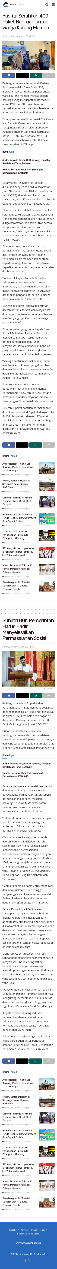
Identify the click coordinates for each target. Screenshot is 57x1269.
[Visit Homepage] (13, 5)
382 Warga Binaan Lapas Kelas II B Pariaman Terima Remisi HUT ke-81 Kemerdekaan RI (19, 552)
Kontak (24, 1230)
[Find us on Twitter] (29, 1260)
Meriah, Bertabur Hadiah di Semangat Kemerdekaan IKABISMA (16, 484)
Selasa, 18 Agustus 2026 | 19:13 (17, 559)
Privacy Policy (38, 1230)
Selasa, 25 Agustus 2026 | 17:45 (17, 492)
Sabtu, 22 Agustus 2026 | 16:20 (17, 525)
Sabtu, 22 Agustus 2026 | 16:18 (17, 542)
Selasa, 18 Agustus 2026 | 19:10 (17, 593)
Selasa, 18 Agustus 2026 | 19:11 (17, 576)
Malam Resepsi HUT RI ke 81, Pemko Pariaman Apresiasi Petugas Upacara (17, 569)
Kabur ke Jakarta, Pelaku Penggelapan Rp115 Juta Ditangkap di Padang (15, 535)
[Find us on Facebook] (25, 1260)
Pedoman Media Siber (28, 1234)
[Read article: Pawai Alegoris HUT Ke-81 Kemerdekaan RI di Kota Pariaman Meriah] (47, 586)
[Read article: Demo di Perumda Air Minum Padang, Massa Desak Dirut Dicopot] (47, 502)
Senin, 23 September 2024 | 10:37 (19, 647)
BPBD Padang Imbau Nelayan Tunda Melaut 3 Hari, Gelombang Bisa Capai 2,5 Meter (19, 518)
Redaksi (13, 1230)
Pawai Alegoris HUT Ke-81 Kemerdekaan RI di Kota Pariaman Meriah (16, 585)
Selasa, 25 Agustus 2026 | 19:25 (17, 475)
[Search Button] (46, 5)
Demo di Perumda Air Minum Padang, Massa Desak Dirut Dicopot (17, 501)
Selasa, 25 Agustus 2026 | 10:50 (18, 509)
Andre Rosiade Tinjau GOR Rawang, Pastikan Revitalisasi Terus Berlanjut (17, 467)
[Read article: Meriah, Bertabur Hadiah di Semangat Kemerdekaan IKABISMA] (47, 485)
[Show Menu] (53, 5)
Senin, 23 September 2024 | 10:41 (19, 36)
